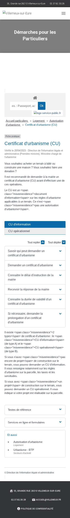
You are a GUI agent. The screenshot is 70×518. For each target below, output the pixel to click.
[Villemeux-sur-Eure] (18, 13)
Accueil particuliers (17, 120)
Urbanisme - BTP (23, 449)
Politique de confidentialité (37, 509)
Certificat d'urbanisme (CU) (41, 124)
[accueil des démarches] (35, 97)
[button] (35, 253)
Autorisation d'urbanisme (27, 441)
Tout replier (34, 242)
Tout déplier (55, 242)
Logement (39, 120)
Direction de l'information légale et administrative (30, 472)
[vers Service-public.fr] (47, 113)
